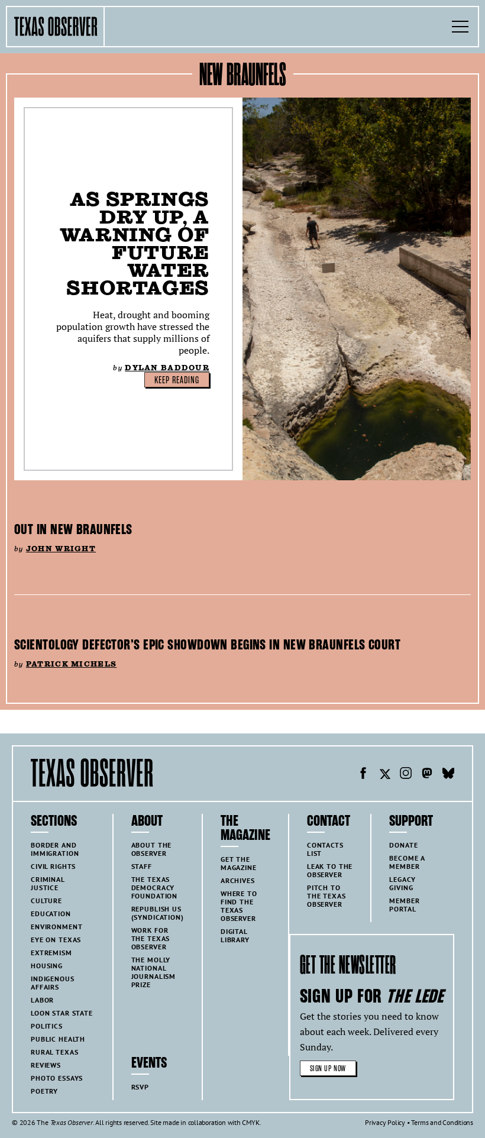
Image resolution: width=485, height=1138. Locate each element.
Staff (141, 866)
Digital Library (235, 935)
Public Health (58, 1038)
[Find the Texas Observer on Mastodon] (427, 774)
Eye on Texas (56, 939)
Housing (47, 965)
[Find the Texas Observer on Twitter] (384, 774)
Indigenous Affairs (53, 982)
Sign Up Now (328, 1068)
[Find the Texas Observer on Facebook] (363, 774)
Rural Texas (54, 1052)
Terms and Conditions (442, 1122)
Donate (403, 844)
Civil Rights (53, 866)
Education (51, 913)
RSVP (140, 1086)
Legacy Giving (402, 883)
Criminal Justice (48, 883)
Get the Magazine (239, 863)
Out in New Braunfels (73, 529)
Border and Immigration (55, 849)
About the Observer (151, 849)
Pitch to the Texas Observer (326, 896)
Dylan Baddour (167, 367)
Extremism (51, 952)
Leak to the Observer (330, 870)
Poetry (44, 1091)
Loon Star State (62, 1012)
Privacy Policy (385, 1122)
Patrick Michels (71, 664)
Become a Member (407, 862)
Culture (46, 900)
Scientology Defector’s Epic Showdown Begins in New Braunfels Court (207, 644)
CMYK (250, 1122)
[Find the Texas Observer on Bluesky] (448, 774)
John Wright (61, 548)
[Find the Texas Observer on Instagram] (406, 774)
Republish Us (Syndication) (157, 913)
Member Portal (404, 904)
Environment (56, 926)
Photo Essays (57, 1078)
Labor (42, 999)
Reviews (46, 1065)
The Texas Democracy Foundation (154, 887)
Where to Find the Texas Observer (239, 906)
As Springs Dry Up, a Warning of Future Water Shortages (134, 243)
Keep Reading (176, 380)
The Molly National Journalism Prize (153, 972)
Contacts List (325, 849)
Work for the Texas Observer (150, 938)
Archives (238, 880)
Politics (47, 1025)
